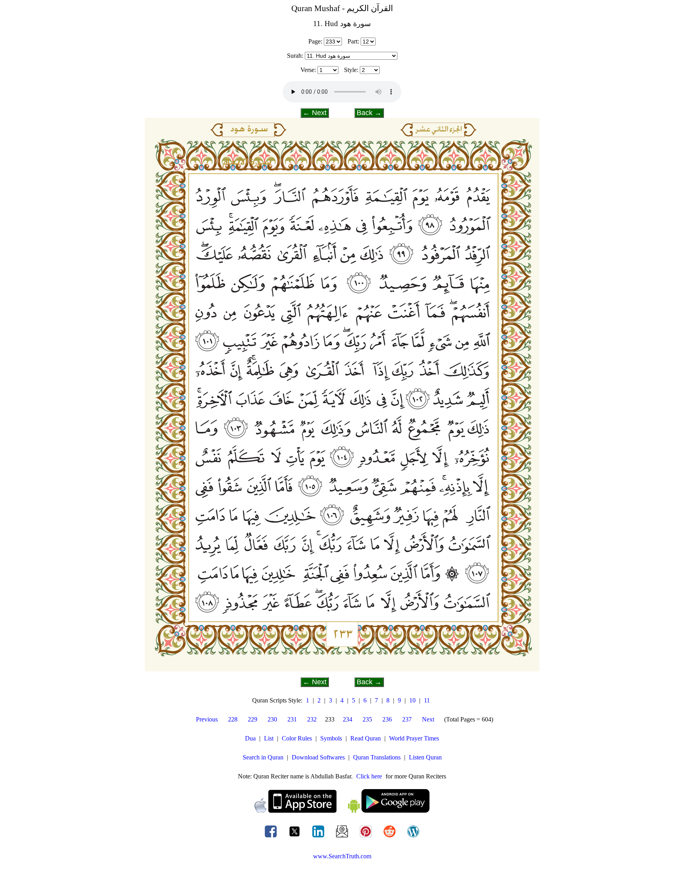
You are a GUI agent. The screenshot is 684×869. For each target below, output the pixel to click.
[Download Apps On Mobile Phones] (342, 810)
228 (233, 719)
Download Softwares (318, 757)
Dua (250, 738)
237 (407, 719)
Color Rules (297, 738)
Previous (207, 719)
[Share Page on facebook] (271, 837)
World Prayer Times (414, 738)
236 (387, 719)
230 (272, 719)
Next (428, 719)
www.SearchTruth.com (342, 856)
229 (252, 719)
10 (412, 700)
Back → (369, 113)
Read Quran (365, 738)
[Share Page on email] (342, 837)
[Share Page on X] (295, 837)
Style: (351, 69)
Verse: (308, 69)
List (269, 738)
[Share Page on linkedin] (319, 837)
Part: (353, 41)
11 (427, 700)
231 (292, 719)
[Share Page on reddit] (390, 837)
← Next (315, 113)
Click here (369, 776)
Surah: (295, 55)
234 (347, 719)
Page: (315, 41)
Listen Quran (425, 757)
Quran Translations (377, 757)
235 (367, 719)
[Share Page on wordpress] (413, 837)
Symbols (331, 738)
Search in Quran (263, 757)
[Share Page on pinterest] (366, 837)
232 (312, 719)
